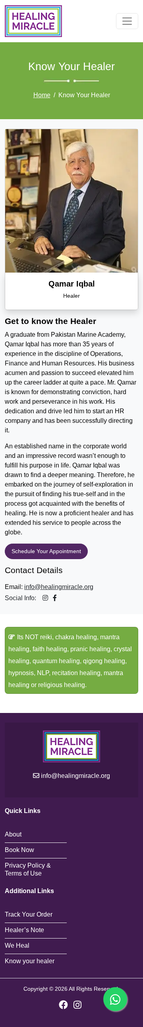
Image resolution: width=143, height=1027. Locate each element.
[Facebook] (63, 1005)
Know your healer (29, 961)
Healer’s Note (24, 930)
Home (41, 95)
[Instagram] (77, 1005)
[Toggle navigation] (127, 21)
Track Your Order (28, 914)
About (13, 834)
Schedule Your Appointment (46, 551)
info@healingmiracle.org (58, 586)
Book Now (19, 849)
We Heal (17, 945)
